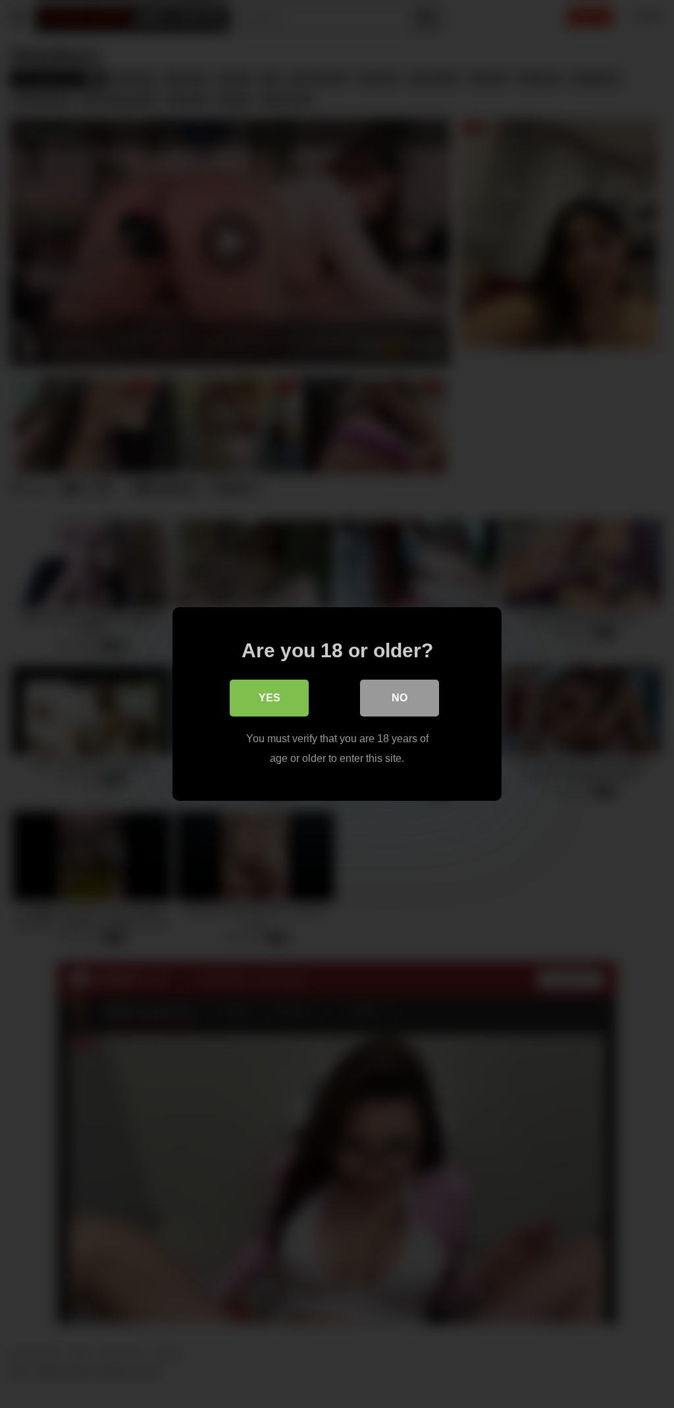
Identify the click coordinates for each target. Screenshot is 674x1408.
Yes (269, 697)
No (399, 697)
